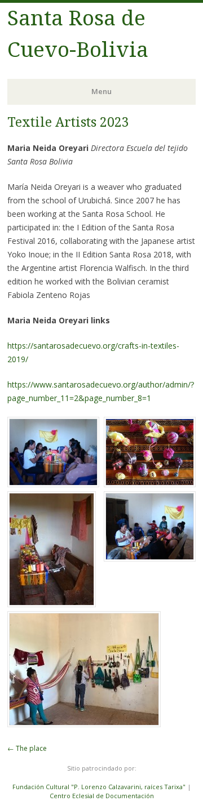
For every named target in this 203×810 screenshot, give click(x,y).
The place (27, 748)
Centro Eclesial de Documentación (102, 795)
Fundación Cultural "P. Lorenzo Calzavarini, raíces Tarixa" (99, 786)
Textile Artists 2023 (68, 122)
